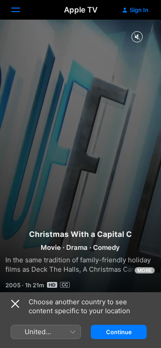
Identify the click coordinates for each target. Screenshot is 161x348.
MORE (144, 270)
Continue (119, 332)
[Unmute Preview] (137, 37)
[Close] (15, 304)
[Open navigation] (21, 10)
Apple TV (80, 9)
